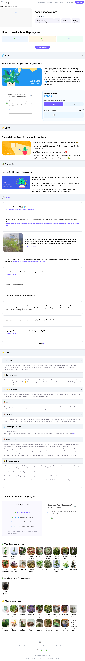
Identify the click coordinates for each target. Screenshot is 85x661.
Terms (43, 658)
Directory (57, 658)
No (54, 104)
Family (64, 20)
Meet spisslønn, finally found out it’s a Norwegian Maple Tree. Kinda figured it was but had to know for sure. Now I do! (42, 222)
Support (27, 658)
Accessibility (50, 658)
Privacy (39, 658)
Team (56, 2)
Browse (42, 343)
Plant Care (41, 2)
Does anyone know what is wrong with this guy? (20, 295)
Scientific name (41, 20)
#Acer (8, 197)
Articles (49, 2)
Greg (45, 82)
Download (79, 2)
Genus (57, 20)
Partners (33, 658)
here (73, 434)
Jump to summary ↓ (42, 47)
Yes (74, 104)
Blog (61, 2)
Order (74, 20)
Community (69, 2)
